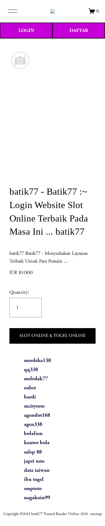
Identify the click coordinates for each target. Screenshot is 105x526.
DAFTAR (78, 30)
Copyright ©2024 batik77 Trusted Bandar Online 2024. (46, 514)
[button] (52, 336)
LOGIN (26, 30)
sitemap (96, 514)
